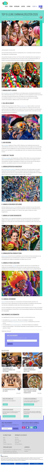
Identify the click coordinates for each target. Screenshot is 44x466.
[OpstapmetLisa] (5, 3)
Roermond (4, 301)
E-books (28, 6)
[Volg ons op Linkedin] (35, 427)
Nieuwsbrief (17, 442)
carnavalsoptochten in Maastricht (9, 169)
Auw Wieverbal (6, 145)
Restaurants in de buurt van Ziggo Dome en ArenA (12, 449)
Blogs (4, 437)
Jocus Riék (15, 265)
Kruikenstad (10, 218)
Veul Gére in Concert (23, 105)
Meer (41, 8)
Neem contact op (18, 440)
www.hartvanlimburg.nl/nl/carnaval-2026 (19, 321)
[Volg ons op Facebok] (27, 427)
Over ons (16, 437)
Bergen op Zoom (5, 256)
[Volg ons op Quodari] (31, 427)
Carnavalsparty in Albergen (8, 93)
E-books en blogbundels (7, 444)
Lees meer (5, 404)
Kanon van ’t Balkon (7, 158)
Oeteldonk (12, 207)
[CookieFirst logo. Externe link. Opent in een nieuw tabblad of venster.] (1, 455)
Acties (4, 439)
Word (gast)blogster (18, 444)
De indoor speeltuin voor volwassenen (10, 451)
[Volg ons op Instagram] (23, 427)
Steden (10, 6)
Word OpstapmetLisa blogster (9, 416)
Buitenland (16, 6)
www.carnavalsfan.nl (13, 319)
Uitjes (6, 6)
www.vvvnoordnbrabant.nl (16, 324)
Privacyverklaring (27, 449)
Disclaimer (26, 451)
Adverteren (17, 439)
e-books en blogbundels (28, 404)
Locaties (23, 6)
